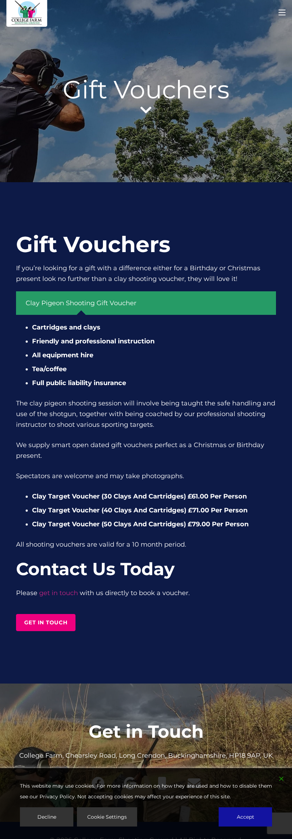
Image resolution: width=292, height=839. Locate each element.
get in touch (58, 593)
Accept (245, 817)
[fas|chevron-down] (146, 110)
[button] (282, 12)
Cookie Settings (107, 817)
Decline (46, 817)
